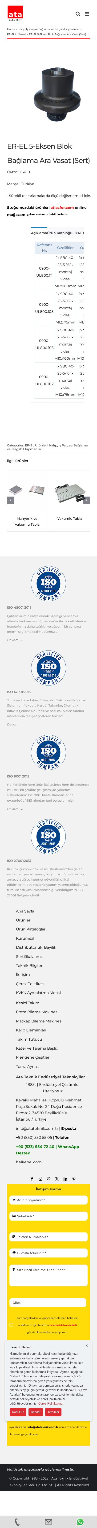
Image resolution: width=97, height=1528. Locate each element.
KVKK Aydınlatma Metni (38, 993)
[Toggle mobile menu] (87, 13)
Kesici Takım (27, 1003)
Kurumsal (25, 938)
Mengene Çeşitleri (33, 1057)
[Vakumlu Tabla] (70, 491)
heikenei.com (29, 1162)
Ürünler (23, 920)
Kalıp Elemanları (31, 1030)
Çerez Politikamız (50, 1403)
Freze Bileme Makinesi (37, 1012)
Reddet (35, 1412)
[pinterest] (74, 1179)
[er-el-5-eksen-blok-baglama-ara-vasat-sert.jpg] (55, 94)
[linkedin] (65, 1179)
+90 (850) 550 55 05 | (42, 1137)
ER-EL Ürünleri (36, 445)
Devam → (15, 640)
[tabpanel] (57, 320)
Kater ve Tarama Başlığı (37, 1048)
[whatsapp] (48, 1179)
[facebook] (32, 1179)
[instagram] (40, 1179)
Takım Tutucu (29, 1039)
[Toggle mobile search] (78, 13)
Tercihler (53, 1412)
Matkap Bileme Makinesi (39, 1021)
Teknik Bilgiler (29, 965)
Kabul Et (18, 1412)
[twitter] (57, 1179)
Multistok (15, 1469)
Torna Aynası (28, 1066)
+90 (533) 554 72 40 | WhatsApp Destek (47, 1149)
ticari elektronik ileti (63, 1325)
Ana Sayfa (25, 911)
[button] (10, 500)
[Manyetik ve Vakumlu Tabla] (27, 491)
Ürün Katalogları (31, 929)
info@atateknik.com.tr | (46, 1128)
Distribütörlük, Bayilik (36, 947)
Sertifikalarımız (30, 956)
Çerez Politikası (30, 984)
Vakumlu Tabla (69, 518)
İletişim (23, 974)
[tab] (39, 232)
